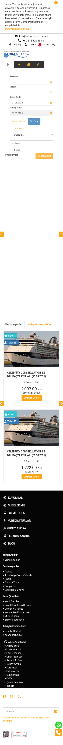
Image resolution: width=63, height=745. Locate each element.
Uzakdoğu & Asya (14, 589)
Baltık (8, 578)
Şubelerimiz (16, 505)
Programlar (11, 154)
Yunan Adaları (10, 554)
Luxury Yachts (19, 536)
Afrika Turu (12, 645)
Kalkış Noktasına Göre (39, 324)
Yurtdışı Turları (19, 520)
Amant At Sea (14, 660)
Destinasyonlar (13, 324)
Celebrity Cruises (14, 608)
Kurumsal (15, 497)
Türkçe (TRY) (48, 45)
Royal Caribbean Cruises (18, 605)
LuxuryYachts (14, 649)
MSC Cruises (12, 616)
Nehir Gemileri (12, 601)
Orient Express (14, 656)
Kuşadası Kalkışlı (14, 635)
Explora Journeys (14, 619)
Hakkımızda (12, 671)
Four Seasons (14, 653)
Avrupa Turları (12, 582)
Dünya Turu (11, 586)
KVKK (9, 678)
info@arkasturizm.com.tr (33, 36)
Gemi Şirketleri (11, 596)
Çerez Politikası (14, 682)
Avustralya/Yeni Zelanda (18, 575)
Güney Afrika (16, 528)
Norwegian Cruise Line (17, 612)
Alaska (8, 571)
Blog (11, 543)
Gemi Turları (17, 513)
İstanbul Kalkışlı (13, 631)
